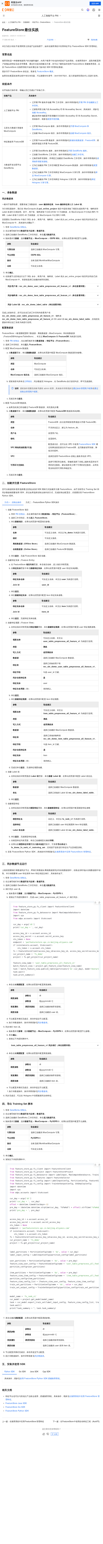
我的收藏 (94, 39)
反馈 (55, 1434)
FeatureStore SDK (87, 444)
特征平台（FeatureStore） (42, 22)
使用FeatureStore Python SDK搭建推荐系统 (40, 1378)
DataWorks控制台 (18, 227)
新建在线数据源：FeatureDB (82, 140)
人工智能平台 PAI (14, 22)
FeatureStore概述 (45, 71)
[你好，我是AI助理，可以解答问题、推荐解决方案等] (88, 10)
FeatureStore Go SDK (15, 1407)
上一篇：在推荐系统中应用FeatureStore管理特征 (23, 1421)
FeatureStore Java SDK (16, 1403)
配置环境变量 (53, 119)
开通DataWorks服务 (77, 150)
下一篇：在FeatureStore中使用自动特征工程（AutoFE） (77, 1421)
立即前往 (28, 381)
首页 (3, 22)
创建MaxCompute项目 (80, 133)
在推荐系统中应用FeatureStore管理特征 (73, 851)
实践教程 (26, 22)
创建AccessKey (39, 112)
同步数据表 (42, 1022)
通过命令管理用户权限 (82, 388)
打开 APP (95, 3)
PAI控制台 (14, 340)
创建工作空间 (78, 154)
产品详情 (50, 39)
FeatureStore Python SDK (17, 1410)
